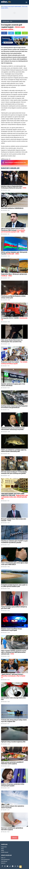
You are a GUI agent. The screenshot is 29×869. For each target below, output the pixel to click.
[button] (25, 33)
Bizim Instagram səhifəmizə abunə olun (15, 162)
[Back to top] (25, 865)
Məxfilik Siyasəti (4, 852)
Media (2, 850)
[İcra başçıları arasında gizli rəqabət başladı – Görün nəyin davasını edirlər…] (14, 13)
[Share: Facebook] (4, 33)
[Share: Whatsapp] (18, 33)
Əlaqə (2, 848)
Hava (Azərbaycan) (5, 859)
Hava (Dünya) (4, 861)
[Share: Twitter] (11, 33)
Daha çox (14, 837)
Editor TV (3, 857)
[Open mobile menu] (26, 2)
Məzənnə (3, 863)
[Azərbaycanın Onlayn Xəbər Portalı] (6, 2)
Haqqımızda (4, 846)
